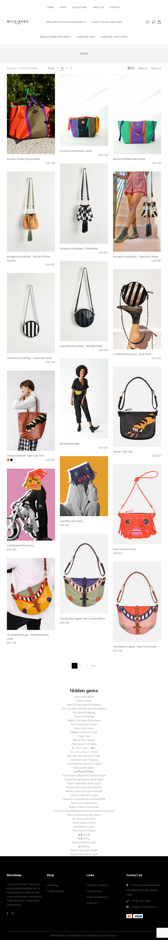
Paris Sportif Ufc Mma (84, 744)
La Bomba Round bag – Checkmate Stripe (29, 358)
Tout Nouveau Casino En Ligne (84, 763)
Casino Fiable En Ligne (84, 842)
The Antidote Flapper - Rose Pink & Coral (134, 646)
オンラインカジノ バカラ (84, 752)
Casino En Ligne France (84, 803)
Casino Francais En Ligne (84, 795)
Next (93, 665)
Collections (79, 7)
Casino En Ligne (85, 37)
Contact (115, 7)
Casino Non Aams (84, 697)
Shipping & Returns (96, 897)
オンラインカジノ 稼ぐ (84, 748)
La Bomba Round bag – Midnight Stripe (81, 346)
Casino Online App (84, 716)
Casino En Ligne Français (84, 759)
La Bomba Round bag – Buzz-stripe (132, 354)
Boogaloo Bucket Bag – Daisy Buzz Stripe (135, 256)
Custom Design (55, 891)
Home (50, 7)
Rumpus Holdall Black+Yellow (76, 151)
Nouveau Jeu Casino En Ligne (84, 756)
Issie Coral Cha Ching (124, 549)
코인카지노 (84, 846)
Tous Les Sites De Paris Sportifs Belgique (84, 708)
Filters (142, 68)
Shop (63, 7)
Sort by (155, 68)
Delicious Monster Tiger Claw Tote (25, 455)
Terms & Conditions (97, 885)
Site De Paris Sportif (84, 740)
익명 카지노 (84, 838)
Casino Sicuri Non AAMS (84, 850)
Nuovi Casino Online (84, 822)
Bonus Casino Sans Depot (55, 37)
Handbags (52, 885)
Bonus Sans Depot (84, 767)
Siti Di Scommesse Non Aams (84, 815)
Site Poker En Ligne (84, 826)
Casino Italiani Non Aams (106, 22)
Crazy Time (84, 736)
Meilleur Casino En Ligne (84, 732)
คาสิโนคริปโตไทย (84, 771)
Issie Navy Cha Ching (71, 521)
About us (98, 7)
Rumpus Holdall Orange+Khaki (23, 159)
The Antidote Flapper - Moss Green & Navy (82, 618)
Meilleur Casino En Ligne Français (84, 791)
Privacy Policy (94, 891)
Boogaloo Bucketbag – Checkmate (78, 248)
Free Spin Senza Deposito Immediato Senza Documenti (84, 811)
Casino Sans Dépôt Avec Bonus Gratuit (84, 775)
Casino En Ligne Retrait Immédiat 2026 (84, 799)
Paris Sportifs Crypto (84, 830)
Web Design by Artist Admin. (102, 935)
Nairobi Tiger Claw (123, 451)
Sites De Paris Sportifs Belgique (84, 704)
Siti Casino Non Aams (84, 819)
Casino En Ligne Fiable (114, 37)
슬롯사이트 (84, 834)
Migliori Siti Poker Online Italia (84, 720)
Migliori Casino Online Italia (84, 807)
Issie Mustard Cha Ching (20, 545)
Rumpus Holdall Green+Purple (129, 159)
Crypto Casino (84, 700)
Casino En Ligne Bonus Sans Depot (84, 779)
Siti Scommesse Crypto (84, 724)
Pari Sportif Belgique (84, 712)
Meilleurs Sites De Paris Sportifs (66, 22)
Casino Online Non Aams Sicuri (84, 783)
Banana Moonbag (69, 443)
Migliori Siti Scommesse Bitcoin (84, 787)
